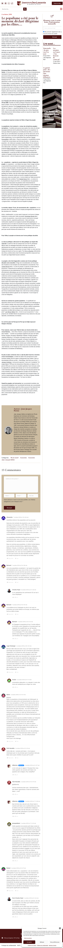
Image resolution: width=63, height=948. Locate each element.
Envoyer (9, 508)
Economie (23, 458)
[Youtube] (2, 3)
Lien (17, 558)
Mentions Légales (52, 945)
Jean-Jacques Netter (8, 460)
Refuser (42, 942)
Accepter (29, 942)
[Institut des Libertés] (31, 3)
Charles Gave (56, 63)
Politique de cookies (32, 945)
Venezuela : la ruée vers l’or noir (47, 51)
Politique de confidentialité (42, 945)
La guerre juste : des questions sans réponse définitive (46, 72)
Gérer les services (28, 938)
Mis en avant (15, 458)
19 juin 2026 (46, 79)
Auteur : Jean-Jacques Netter (23, 410)
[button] (60, 928)
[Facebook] (5, 3)
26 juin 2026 (46, 56)
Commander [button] (51, 123)
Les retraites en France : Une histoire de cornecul (56, 54)
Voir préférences (54, 942)
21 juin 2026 (56, 61)
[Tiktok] (12, 3)
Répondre (10, 558)
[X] (9, 3)
